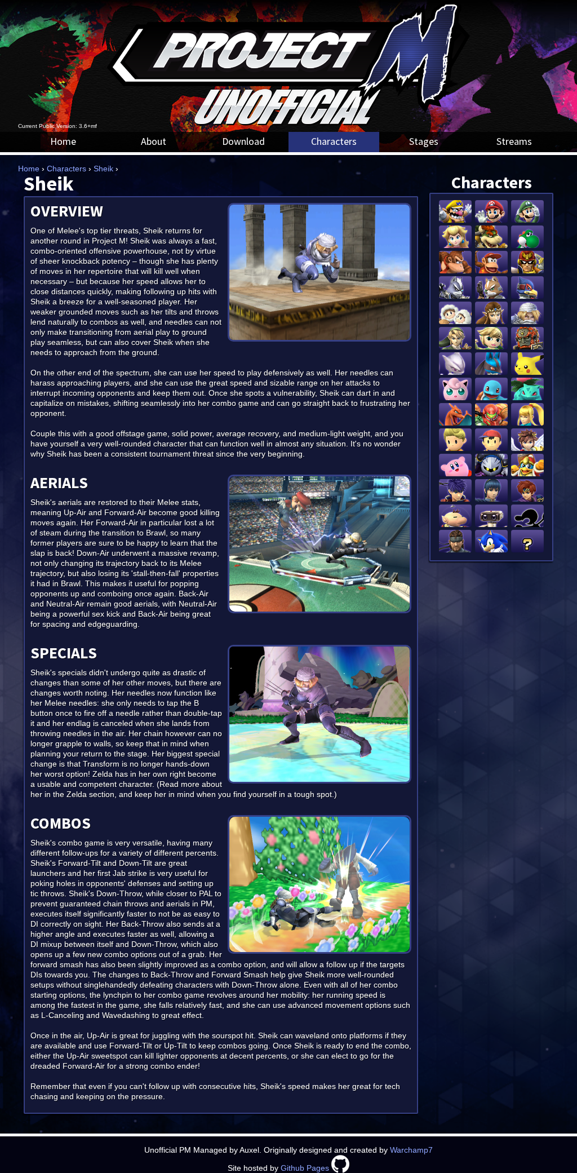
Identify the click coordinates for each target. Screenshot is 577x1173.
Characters (334, 141)
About (153, 141)
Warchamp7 (411, 1149)
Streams (514, 141)
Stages (423, 141)
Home (63, 141)
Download (243, 141)
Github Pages (305, 1167)
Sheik (103, 168)
